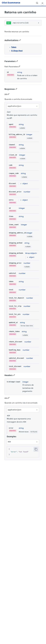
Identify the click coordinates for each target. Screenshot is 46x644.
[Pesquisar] (37, 3)
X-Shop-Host (17, 51)
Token (13, 47)
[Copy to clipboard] (36, 449)
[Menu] (42, 3)
